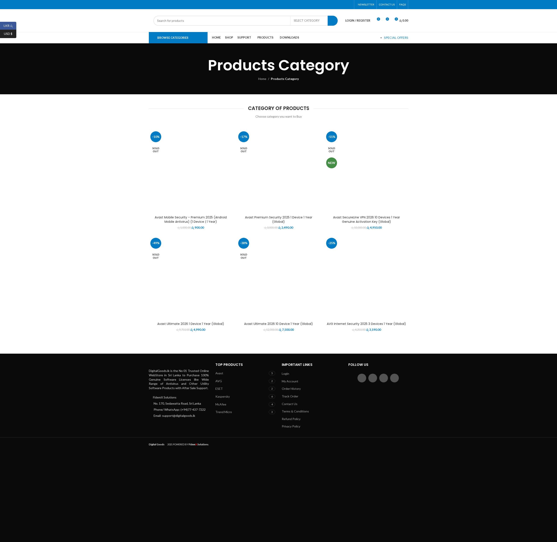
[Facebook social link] (327, 4)
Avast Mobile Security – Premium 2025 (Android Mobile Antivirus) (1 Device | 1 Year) (191, 219)
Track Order (290, 396)
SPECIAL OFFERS (396, 37)
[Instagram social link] (383, 378)
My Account (290, 381)
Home (262, 79)
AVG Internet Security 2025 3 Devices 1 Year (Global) (366, 324)
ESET (219, 388)
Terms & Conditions (295, 411)
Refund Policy (291, 419)
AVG (218, 381)
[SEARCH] (333, 21)
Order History (291, 388)
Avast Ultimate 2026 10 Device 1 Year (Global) (278, 324)
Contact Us (289, 404)
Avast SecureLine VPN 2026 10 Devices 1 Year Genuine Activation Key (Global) (366, 219)
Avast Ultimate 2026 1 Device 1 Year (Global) (190, 324)
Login (285, 373)
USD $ (10, 34)
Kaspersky (222, 396)
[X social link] (332, 4)
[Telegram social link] (349, 4)
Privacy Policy (291, 426)
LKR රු (10, 25)
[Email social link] (338, 4)
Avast (219, 373)
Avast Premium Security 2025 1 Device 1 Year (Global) (278, 219)
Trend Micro (223, 412)
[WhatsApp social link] (343, 4)
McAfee (220, 404)
